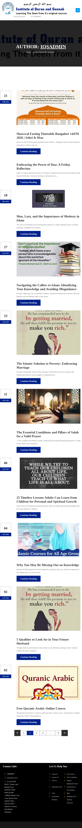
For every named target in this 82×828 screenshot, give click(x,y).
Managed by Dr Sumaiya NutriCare (71, 800)
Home (28, 52)
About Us (55, 774)
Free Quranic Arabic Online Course (41, 708)
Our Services (71, 774)
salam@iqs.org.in (19, 16)
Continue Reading (28, 151)
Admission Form (57, 787)
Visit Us (54, 780)
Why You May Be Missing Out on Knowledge (48, 565)
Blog (68, 793)
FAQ (53, 793)
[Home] (34, 8)
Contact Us (55, 777)
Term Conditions (72, 777)
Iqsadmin (29, 130)
